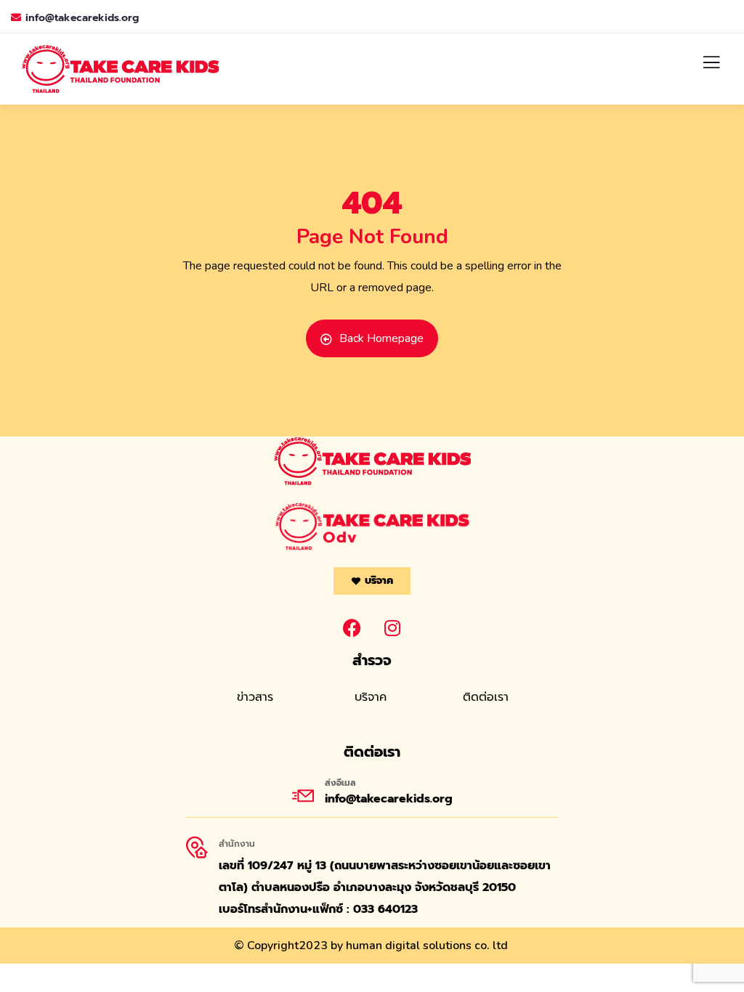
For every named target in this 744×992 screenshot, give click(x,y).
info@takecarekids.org (82, 17)
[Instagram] (392, 627)
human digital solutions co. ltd (427, 946)
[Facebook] (352, 627)
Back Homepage (381, 338)
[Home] (372, 461)
